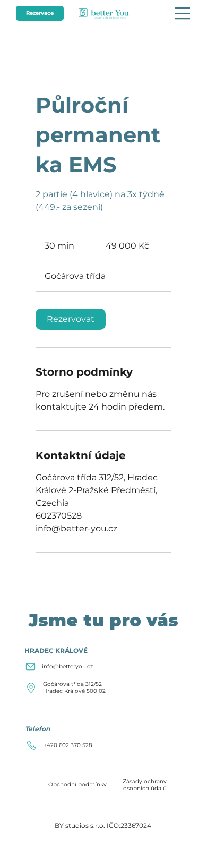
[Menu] (183, 13)
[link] (71, 319)
